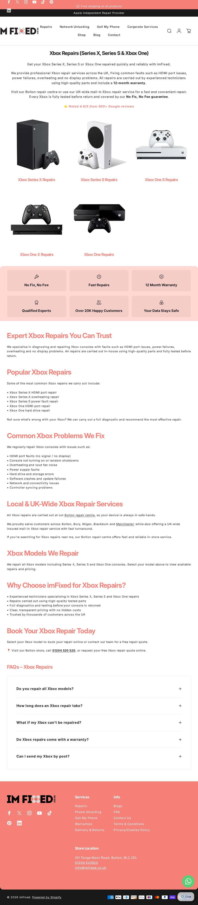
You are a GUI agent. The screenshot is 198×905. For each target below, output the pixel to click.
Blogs (118, 806)
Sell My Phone (86, 818)
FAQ (117, 812)
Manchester (125, 524)
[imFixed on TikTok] (43, 2)
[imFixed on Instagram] (26, 2)
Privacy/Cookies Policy (132, 830)
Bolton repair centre (80, 515)
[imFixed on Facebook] (9, 2)
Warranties (83, 824)
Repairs (81, 806)
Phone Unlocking (88, 812)
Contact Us (122, 818)
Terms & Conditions (129, 824)
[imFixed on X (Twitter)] (17, 2)
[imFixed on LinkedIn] (9, 10)
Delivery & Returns (89, 830)
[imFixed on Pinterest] (51, 2)
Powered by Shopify (46, 897)
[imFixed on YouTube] (34, 2)
